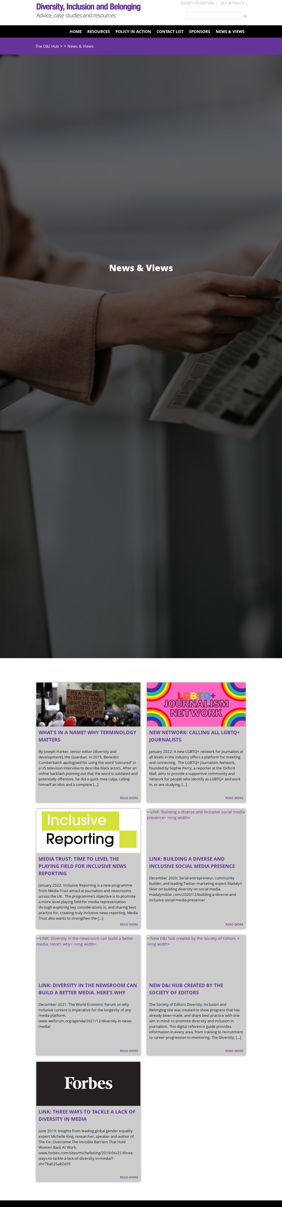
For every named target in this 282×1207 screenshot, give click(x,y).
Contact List (170, 31)
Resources (98, 31)
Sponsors (199, 31)
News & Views (230, 31)
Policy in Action (133, 31)
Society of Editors (197, 3)
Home (76, 31)
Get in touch (232, 3)
